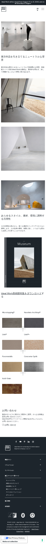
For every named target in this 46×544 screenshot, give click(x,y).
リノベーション (9, 470)
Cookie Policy (19, 531)
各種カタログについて (12, 483)
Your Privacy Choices (16, 538)
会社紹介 (7, 506)
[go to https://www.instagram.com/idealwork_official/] (33, 442)
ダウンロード (10, 495)
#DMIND (27, 531)
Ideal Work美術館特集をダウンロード (21, 293)
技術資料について (11, 486)
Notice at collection (10, 541)
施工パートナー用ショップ (13, 489)
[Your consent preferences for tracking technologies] (42, 540)
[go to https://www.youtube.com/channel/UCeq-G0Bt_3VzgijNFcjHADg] (20, 442)
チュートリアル (10, 480)
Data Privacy (35, 529)
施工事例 (7, 501)
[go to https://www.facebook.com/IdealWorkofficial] (16, 442)
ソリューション (9, 465)
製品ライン (8, 459)
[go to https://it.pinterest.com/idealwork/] (24, 442)
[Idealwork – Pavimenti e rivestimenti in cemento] (8, 447)
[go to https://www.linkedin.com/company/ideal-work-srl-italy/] (29, 442)
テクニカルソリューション (13, 492)
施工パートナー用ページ (12, 476)
